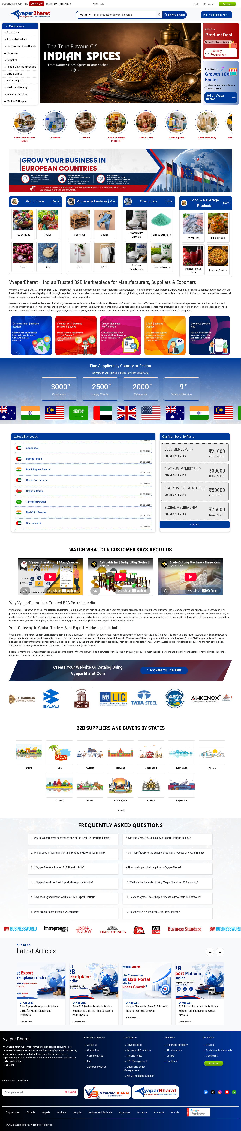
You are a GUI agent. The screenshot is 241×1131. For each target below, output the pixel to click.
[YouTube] (227, 1091)
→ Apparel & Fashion (15, 39)
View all (194, 524)
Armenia (142, 1112)
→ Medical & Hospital (15, 101)
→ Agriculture (11, 32)
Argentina (124, 1112)
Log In (210, 4)
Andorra (61, 1112)
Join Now (37, 3)
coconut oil (32, 478)
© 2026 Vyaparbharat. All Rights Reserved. (29, 1124)
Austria (175, 1112)
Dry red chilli (33, 456)
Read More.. (9, 1064)
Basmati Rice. (34, 467)
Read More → (27, 1021)
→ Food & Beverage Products (20, 66)
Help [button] (196, 4)
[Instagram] (220, 1091)
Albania (31, 1112)
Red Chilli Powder (36, 445)
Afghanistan (13, 1112)
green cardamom (36, 510)
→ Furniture (10, 59)
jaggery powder (35, 521)
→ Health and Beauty (15, 87)
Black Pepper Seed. (37, 488)
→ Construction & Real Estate (20, 46)
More (56, 201)
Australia (159, 1112)
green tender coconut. (39, 499)
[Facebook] (206, 1091)
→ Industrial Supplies (15, 94)
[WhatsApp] (234, 1091)
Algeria (46, 1112)
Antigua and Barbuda (100, 1112)
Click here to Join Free (164, 670)
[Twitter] (213, 1091)
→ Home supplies (13, 80)
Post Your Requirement (216, 14)
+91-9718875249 (62, 4)
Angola (77, 1112)
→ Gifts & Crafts (13, 73)
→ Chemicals (11, 53)
